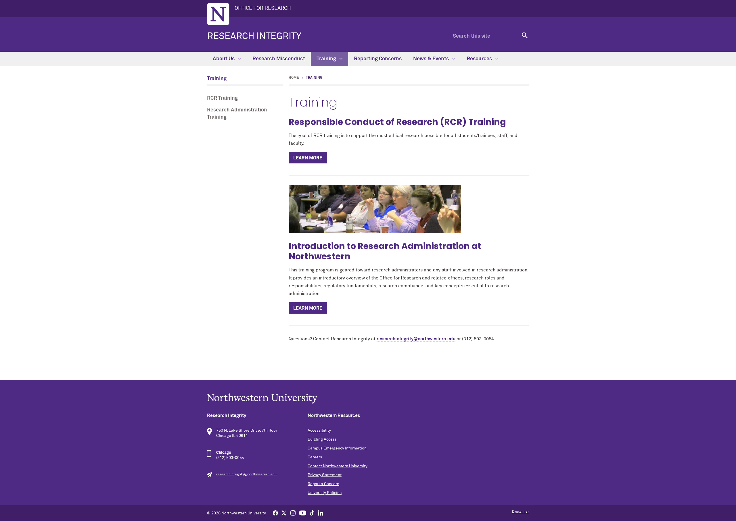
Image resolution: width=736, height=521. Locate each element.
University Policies (325, 493)
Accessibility (319, 431)
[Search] (524, 36)
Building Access (322, 439)
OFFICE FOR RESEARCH (263, 8)
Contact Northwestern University (337, 466)
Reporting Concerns (378, 58)
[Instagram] (293, 512)
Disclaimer (520, 512)
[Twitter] (284, 512)
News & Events (431, 58)
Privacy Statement (325, 475)
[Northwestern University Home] (218, 14)
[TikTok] (312, 512)
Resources (480, 58)
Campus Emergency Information (337, 448)
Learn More (307, 158)
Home (294, 78)
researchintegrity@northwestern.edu (416, 339)
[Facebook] (275, 512)
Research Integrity (254, 36)
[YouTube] (302, 512)
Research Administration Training (237, 113)
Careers (315, 457)
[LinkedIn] (320, 512)
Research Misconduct (278, 58)
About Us (224, 58)
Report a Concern (323, 484)
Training (327, 58)
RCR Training (222, 98)
